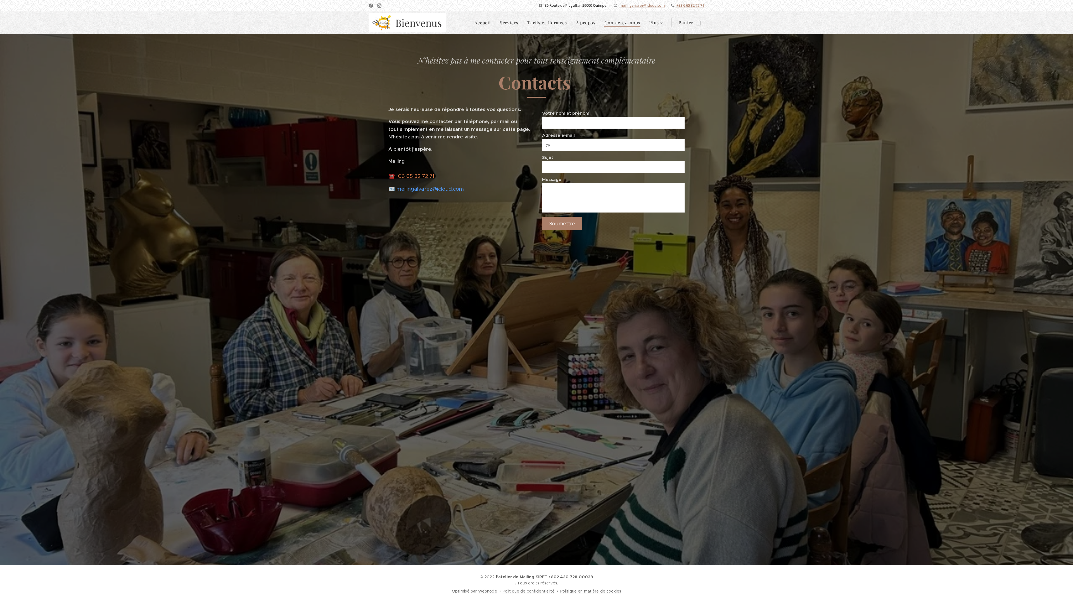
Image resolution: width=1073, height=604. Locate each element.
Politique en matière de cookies (590, 591)
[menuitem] (484, 23)
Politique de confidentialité (529, 591)
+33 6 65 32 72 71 (690, 5)
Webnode (487, 591)
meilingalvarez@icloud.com (642, 5)
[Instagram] (379, 5)
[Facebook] (370, 5)
